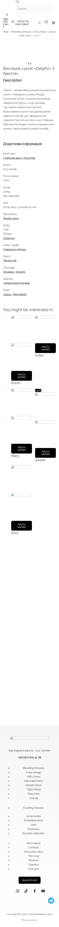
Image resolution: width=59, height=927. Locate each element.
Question (33, 864)
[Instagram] (17, 891)
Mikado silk (10, 260)
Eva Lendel (40, 31)
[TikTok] (26, 891)
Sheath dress (11, 218)
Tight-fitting (33, 789)
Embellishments (33, 820)
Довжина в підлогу (14, 249)
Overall (33, 798)
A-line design (33, 772)
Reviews (33, 860)
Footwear (33, 829)
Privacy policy (29, 920)
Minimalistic (20, 294)
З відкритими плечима (16, 283)
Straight (20, 271)
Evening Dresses (33, 807)
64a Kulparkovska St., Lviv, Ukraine (29, 750)
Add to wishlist (21, 376)
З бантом (9, 238)
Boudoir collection (33, 833)
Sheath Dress (33, 785)
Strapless (8, 271)
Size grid (33, 868)
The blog (33, 855)
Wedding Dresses (21, 31)
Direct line (29, 158)
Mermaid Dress (33, 780)
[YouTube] (43, 891)
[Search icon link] (39, 23)
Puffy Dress (33, 776)
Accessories (33, 816)
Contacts (33, 847)
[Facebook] (34, 891)
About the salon (33, 851)
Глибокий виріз (12, 158)
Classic (7, 294)
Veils (33, 824)
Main (6, 31)
